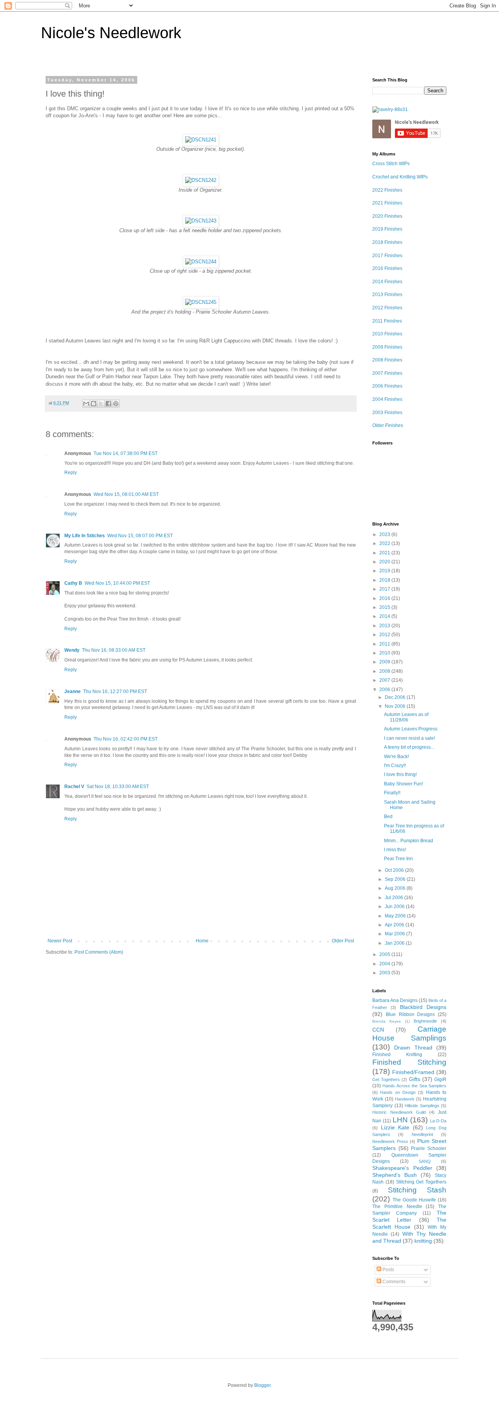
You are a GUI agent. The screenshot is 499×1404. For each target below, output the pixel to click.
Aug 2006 (396, 888)
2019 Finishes (387, 229)
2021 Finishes (387, 203)
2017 (385, 589)
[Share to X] (101, 403)
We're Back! (396, 756)
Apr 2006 (395, 925)
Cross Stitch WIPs (391, 163)
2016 (385, 598)
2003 (385, 972)
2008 (385, 671)
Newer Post (60, 941)
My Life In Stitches (84, 535)
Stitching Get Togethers (421, 1182)
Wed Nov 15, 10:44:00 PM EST (117, 583)
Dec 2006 (396, 697)
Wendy (72, 650)
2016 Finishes (387, 268)
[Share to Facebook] (108, 403)
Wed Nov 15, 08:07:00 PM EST (140, 535)
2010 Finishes (387, 334)
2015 (385, 607)
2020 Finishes (387, 216)
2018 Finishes (387, 242)
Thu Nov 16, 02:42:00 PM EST (125, 739)
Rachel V (74, 786)
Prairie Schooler (428, 1148)
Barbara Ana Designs (395, 1000)
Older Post (343, 941)
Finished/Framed (413, 1072)
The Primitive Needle (397, 1206)
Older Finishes (387, 425)
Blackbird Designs (423, 1007)
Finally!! (392, 792)
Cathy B (73, 583)
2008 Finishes (387, 360)
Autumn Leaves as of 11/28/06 (406, 717)
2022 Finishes (387, 190)
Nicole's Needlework (111, 32)
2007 (385, 680)
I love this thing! (400, 774)
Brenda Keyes (386, 1021)
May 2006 (396, 916)
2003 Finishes (387, 412)
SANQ (425, 1161)
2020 (385, 561)
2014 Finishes (387, 281)
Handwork (404, 1099)
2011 (385, 644)
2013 (385, 625)
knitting (423, 1241)
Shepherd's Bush (394, 1175)
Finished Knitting (397, 1054)
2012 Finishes (387, 307)
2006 (385, 689)
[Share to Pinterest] (116, 403)
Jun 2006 (395, 906)
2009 (385, 662)
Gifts (414, 1079)
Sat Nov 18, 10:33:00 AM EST (118, 786)
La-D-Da (438, 1120)
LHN (400, 1120)
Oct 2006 (395, 870)
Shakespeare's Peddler (402, 1168)
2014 (385, 616)
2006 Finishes (387, 386)
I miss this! (395, 849)
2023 (385, 534)
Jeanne (72, 691)
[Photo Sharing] (201, 140)
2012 (385, 634)
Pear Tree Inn (398, 858)
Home (202, 941)
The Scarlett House (409, 1223)
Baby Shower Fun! (403, 784)
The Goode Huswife (414, 1200)
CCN (378, 1030)
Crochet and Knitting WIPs (400, 177)
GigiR (440, 1079)
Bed (388, 816)
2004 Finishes (387, 399)
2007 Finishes (387, 373)
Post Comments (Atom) (98, 952)
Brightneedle (425, 1021)
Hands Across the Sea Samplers (414, 1085)
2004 (385, 964)
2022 (385, 543)
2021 (385, 553)
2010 (385, 653)
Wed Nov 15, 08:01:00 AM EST (126, 494)
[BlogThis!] (93, 403)
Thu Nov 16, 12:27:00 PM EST (115, 691)
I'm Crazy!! (395, 765)
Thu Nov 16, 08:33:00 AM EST (113, 650)
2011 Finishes (387, 321)
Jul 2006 (394, 897)
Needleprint (422, 1134)
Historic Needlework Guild (399, 1112)
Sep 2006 (396, 879)
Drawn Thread (413, 1047)
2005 (385, 954)
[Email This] (86, 403)
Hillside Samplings (422, 1105)
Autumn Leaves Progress (410, 729)
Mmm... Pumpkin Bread (408, 840)
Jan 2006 (395, 943)
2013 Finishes (387, 294)
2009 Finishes (387, 347)
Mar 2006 (395, 934)
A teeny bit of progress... (409, 747)
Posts (387, 1269)
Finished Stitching (409, 1062)
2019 (385, 570)
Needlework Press (390, 1141)
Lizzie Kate (395, 1127)
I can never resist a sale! (409, 738)
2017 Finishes (387, 255)
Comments (393, 1281)
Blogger (262, 1385)
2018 (385, 580)
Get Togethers (386, 1079)
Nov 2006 (396, 706)
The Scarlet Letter (409, 1216)
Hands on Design (398, 1092)
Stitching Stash (417, 1190)
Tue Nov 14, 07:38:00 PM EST (125, 453)
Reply (70, 472)
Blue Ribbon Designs (410, 1014)
